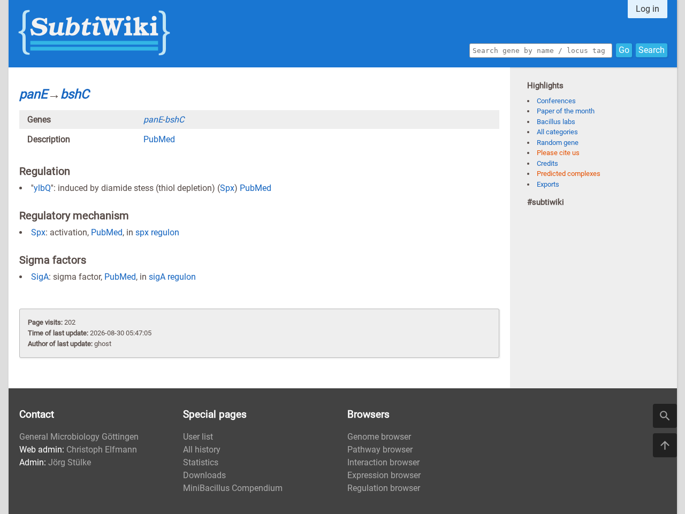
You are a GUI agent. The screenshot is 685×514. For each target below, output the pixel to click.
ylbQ (42, 188)
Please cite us (558, 153)
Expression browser (384, 475)
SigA (40, 277)
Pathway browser (380, 449)
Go (624, 50)
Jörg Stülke (69, 462)
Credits (547, 163)
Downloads (204, 475)
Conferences (556, 101)
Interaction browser (383, 462)
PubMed (159, 139)
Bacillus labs (556, 122)
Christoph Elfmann (101, 449)
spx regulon (157, 232)
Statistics (200, 462)
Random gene (558, 143)
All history (201, 449)
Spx (227, 188)
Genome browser (379, 437)
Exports (548, 184)
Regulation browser (383, 488)
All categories (557, 132)
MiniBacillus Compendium (233, 488)
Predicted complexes (568, 174)
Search (651, 50)
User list (198, 437)
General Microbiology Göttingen (79, 437)
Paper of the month (566, 111)
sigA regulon (172, 277)
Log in (647, 9)
